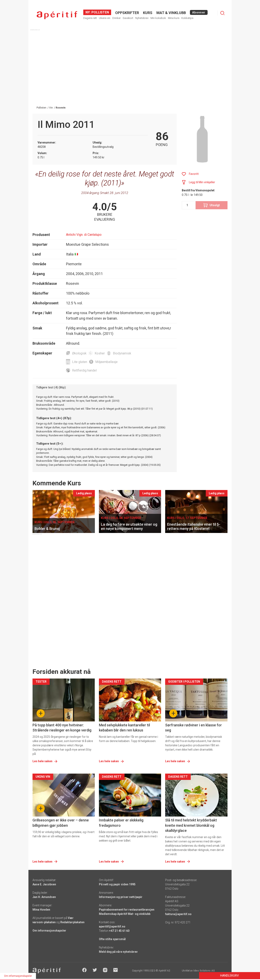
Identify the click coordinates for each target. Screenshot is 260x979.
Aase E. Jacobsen (44, 884)
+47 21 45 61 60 (119, 930)
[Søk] (222, 13)
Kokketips (187, 18)
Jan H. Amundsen (44, 897)
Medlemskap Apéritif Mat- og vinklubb (124, 913)
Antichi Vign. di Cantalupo (84, 235)
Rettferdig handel (84, 370)
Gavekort (128, 18)
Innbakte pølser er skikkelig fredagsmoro (121, 822)
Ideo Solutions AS (204, 970)
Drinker (116, 18)
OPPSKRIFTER (127, 13)
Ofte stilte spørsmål (112, 939)
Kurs (147, 13)
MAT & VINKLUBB (171, 13)
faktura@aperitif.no (178, 914)
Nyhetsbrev (141, 18)
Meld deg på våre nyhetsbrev (118, 951)
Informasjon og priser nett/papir (120, 897)
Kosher (100, 353)
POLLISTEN (100, 12)
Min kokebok (158, 18)
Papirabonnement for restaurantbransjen (126, 909)
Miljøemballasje (106, 362)
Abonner (198, 12)
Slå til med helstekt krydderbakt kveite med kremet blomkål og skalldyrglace (191, 825)
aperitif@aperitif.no (112, 926)
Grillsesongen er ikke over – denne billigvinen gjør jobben (60, 822)
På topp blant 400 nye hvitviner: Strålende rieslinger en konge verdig (61, 727)
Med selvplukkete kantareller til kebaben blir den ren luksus (124, 727)
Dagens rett (90, 18)
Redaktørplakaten (72, 922)
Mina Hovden (41, 909)
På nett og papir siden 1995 (117, 884)
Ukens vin (104, 18)
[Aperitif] (57, 15)
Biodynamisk (122, 353)
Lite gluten (79, 362)
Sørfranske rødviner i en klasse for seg (193, 727)
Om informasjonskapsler (49, 930)
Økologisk (79, 353)
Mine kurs (173, 18)
